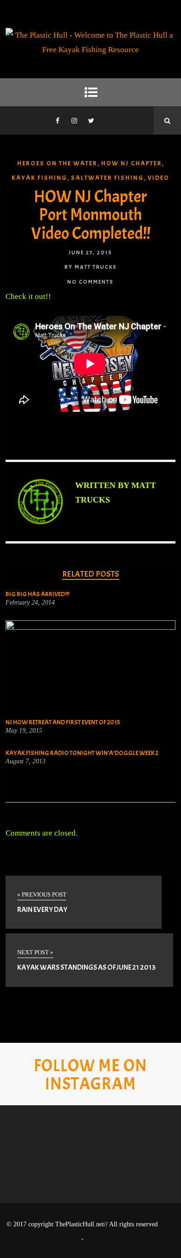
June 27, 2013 (90, 252)
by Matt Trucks (91, 267)
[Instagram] (74, 121)
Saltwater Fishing (107, 178)
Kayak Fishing (39, 178)
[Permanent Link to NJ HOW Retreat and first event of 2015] (91, 627)
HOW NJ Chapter (131, 163)
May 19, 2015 (24, 731)
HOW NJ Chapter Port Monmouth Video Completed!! (90, 215)
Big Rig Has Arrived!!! (37, 594)
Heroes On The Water (57, 163)
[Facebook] (57, 121)
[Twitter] (91, 121)
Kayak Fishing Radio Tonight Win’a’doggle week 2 (82, 753)
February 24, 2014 (30, 602)
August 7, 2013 (25, 761)
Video (158, 178)
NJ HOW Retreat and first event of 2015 (63, 722)
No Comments (90, 282)
